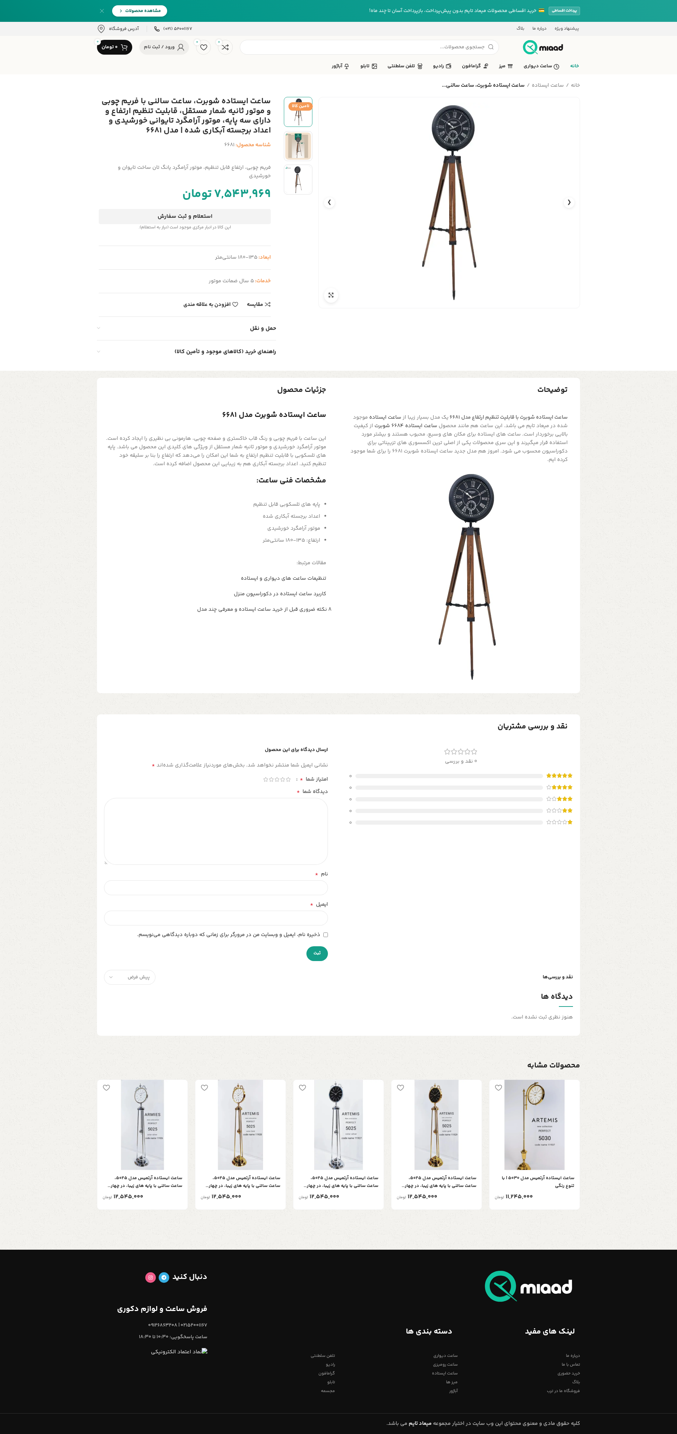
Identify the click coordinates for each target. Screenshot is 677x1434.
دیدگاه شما (312, 792)
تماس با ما (571, 1364)
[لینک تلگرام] (164, 1277)
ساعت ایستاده (548, 85)
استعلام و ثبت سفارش (185, 216)
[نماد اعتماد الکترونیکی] (179, 1352)
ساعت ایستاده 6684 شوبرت (405, 426)
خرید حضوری (568, 1373)
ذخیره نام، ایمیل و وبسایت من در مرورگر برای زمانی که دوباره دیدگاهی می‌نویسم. (228, 935)
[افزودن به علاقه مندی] (498, 1088)
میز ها (451, 1382)
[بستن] (102, 11)
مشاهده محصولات (143, 10)
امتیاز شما (314, 779)
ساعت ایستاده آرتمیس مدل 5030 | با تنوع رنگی (538, 1182)
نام (321, 874)
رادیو (330, 1364)
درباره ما (573, 1356)
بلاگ (576, 1382)
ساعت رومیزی (445, 1364)
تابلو (331, 1382)
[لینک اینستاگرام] (150, 1277)
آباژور (453, 1391)
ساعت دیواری (445, 1356)
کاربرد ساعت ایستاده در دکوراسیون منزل (280, 594)
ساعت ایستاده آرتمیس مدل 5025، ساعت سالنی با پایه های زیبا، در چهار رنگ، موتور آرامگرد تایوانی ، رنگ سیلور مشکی (340, 1182)
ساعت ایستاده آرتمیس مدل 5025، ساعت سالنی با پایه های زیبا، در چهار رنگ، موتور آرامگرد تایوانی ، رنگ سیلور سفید (144, 1182)
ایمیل (319, 904)
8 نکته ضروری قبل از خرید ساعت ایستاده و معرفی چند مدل (264, 609)
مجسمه (328, 1391)
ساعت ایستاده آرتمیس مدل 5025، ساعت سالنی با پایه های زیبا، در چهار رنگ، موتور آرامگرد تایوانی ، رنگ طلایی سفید (242, 1182)
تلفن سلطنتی (323, 1356)
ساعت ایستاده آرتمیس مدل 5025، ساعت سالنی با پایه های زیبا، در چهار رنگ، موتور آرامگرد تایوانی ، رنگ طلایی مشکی (438, 1182)
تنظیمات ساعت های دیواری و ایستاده (283, 578)
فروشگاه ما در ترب (563, 1391)
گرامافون (326, 1373)
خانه (575, 85)
